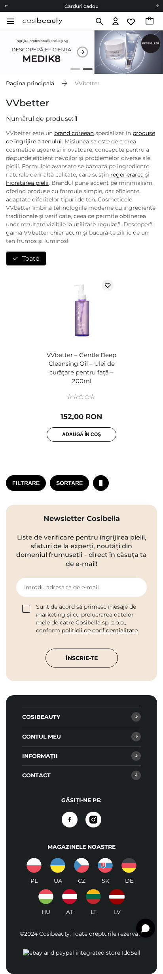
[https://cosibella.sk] (105, 865)
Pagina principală (30, 83)
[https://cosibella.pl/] (34, 865)
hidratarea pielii (27, 182)
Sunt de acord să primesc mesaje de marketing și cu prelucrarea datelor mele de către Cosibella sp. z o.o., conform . (87, 618)
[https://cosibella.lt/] (93, 896)
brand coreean (74, 133)
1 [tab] (72, 70)
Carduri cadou (81, 6)
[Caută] (99, 22)
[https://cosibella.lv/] (117, 896)
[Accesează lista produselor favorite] (131, 22)
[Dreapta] (157, 6)
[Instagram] (93, 819)
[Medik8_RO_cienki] (81, 52)
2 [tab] (84, 70)
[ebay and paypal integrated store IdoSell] (81, 952)
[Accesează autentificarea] (116, 22)
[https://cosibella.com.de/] (70, 896)
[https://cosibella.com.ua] (58, 865)
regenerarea (127, 174)
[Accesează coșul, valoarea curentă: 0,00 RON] (150, 22)
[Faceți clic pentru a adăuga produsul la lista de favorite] (108, 285)
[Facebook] (70, 819)
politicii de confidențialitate (100, 630)
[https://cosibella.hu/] (46, 896)
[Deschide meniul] (10, 21)
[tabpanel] (81, 52)
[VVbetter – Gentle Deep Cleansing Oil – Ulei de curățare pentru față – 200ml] (81, 311)
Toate (31, 258)
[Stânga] (6, 6)
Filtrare (26, 483)
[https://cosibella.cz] (81, 865)
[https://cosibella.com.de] (129, 865)
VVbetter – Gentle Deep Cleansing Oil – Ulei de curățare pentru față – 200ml (81, 368)
